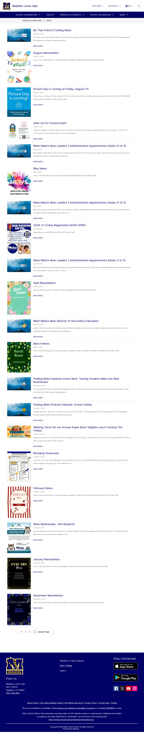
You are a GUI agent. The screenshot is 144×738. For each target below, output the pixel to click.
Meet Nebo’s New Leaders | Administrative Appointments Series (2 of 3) (79, 202)
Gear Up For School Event (49, 123)
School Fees (104, 703)
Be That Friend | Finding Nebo (52, 30)
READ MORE (38, 46)
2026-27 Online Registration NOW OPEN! (59, 225)
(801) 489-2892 (13, 693)
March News (41, 343)
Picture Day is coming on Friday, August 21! (61, 89)
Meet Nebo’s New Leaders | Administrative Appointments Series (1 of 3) (79, 260)
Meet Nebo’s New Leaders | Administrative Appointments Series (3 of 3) (79, 145)
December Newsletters (48, 595)
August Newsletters (46, 52)
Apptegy (76, 729)
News (49, 21)
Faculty (50, 15)
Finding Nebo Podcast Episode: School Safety (62, 404)
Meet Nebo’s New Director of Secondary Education (65, 321)
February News (43, 488)
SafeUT (63, 671)
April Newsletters (44, 283)
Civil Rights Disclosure (73, 703)
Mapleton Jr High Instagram (72, 661)
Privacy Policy (91, 703)
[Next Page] (34, 631)
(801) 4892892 (107, 708)
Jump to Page (43, 632)
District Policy (33, 703)
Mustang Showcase (46, 453)
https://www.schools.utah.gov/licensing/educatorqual (71, 719)
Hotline (114, 703)
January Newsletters (46, 559)
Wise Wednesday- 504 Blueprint (54, 524)
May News (40, 168)
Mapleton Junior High (32, 21)
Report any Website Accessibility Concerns (76, 708)
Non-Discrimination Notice (51, 703)
